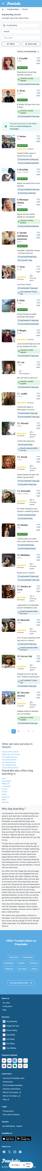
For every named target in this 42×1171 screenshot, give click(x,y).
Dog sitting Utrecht (9, 760)
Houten (4, 789)
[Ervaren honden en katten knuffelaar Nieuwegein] (21, 312)
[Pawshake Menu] (3, 3)
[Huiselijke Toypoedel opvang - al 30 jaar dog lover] (21, 246)
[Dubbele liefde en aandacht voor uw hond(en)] (21, 707)
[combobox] (21, 25)
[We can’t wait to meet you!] (21, 374)
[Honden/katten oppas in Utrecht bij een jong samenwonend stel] (21, 149)
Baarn (4, 800)
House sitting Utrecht (10, 768)
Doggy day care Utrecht (11, 754)
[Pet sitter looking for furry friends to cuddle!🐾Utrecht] (21, 505)
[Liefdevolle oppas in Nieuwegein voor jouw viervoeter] (21, 405)
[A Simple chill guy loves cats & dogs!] (21, 103)
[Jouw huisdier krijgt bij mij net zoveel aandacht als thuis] (21, 343)
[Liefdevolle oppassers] (21, 437)
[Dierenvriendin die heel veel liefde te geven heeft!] (21, 471)
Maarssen (6, 784)
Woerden (5, 802)
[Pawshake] (14, 3)
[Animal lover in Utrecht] (21, 567)
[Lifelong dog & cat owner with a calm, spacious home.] (21, 537)
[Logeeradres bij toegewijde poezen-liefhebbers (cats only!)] (21, 600)
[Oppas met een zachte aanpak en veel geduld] (21, 212)
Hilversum (6, 797)
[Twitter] (9, 1152)
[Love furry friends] (21, 280)
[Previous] (8, 731)
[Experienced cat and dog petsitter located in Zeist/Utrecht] (21, 71)
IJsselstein (6, 786)
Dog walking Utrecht (9, 757)
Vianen (4, 792)
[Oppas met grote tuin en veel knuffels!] (21, 181)
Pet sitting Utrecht (9, 765)
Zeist (4, 778)
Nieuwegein (6, 781)
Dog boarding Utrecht (10, 752)
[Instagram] (15, 1152)
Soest (4, 794)
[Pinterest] (20, 1152)
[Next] (33, 731)
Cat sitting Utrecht (9, 762)
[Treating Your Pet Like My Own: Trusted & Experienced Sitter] (21, 671)
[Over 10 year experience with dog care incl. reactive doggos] (21, 635)
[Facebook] (4, 1152)
